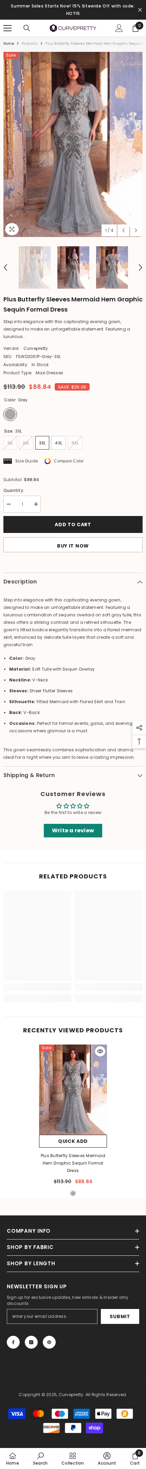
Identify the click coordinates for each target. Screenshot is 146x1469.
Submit (120, 1316)
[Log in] (119, 28)
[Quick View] (100, 1051)
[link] (37, 987)
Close (140, 10)
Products (30, 43)
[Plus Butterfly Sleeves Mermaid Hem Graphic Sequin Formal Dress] (73, 1090)
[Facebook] (13, 1342)
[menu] (7, 28)
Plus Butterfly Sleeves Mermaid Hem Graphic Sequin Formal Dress (73, 1163)
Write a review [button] (73, 830)
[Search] (27, 28)
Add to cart (73, 524)
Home (8, 43)
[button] (123, 230)
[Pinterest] (49, 1342)
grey (73, 1193)
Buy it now (73, 545)
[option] (73, 144)
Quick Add (73, 1141)
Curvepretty (35, 348)
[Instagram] (31, 1342)
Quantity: (13, 490)
